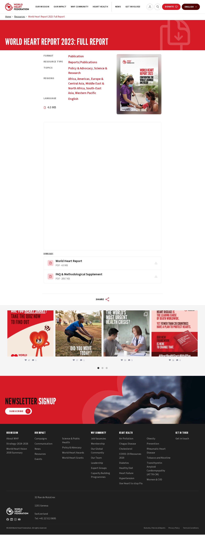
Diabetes (124, 463)
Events (38, 459)
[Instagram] (15, 519)
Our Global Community (97, 450)
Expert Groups (99, 468)
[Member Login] (150, 7)
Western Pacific (85, 93)
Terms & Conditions (191, 528)
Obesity (151, 438)
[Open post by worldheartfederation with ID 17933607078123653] (30, 333)
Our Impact (60, 6)
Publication (76, 56)
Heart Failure (126, 473)
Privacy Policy (174, 528)
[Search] (157, 7)
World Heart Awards (73, 452)
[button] (98, 368)
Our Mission (42, 6)
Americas (83, 79)
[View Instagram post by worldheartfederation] (50, 352)
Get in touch (182, 438)
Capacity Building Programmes (100, 475)
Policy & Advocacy (80, 68)
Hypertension (126, 478)
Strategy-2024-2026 (17, 443)
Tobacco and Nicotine (158, 458)
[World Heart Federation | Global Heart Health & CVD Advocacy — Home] (17, 7)
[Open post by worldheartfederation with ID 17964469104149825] (126, 333)
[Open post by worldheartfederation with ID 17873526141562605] (78, 333)
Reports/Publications (82, 62)
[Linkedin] (11, 519)
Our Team (96, 458)
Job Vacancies (98, 438)
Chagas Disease (127, 443)
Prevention (153, 443)
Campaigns (41, 438)
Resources (19, 16)
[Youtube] (19, 519)
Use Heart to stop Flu (131, 483)
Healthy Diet (126, 468)
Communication (43, 443)
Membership (98, 443)
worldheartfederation (30, 313)
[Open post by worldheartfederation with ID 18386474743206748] (175, 333)
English (73, 99)
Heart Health (100, 6)
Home (8, 16)
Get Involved (132, 6)
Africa (72, 79)
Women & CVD (154, 479)
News (118, 6)
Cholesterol (125, 449)
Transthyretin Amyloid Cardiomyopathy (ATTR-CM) (156, 468)
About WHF (12, 438)
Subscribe (16, 411)
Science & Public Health (71, 440)
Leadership (97, 463)
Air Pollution (126, 438)
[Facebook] (7, 519)
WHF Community (79, 6)
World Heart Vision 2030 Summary (16, 450)
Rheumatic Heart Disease (156, 450)
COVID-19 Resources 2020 (130, 456)
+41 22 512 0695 (47, 518)
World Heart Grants (73, 458)
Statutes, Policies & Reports (154, 528)
